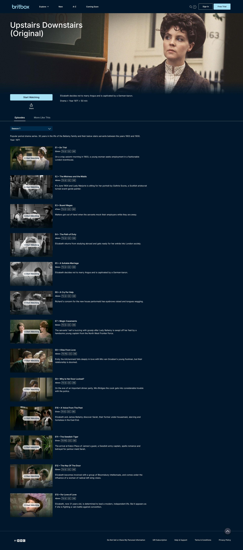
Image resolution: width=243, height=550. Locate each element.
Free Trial (222, 6)
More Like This (42, 117)
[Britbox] (20, 7)
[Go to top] (228, 531)
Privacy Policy (225, 540)
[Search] (190, 6)
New (61, 6)
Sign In (206, 6)
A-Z (74, 6)
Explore (42, 6)
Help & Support (180, 540)
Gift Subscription (160, 540)
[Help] (195, 6)
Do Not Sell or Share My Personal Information (126, 540)
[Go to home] (19, 540)
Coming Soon (92, 6)
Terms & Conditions (203, 540)
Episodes (20, 117)
